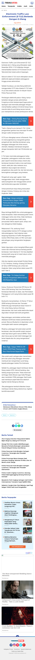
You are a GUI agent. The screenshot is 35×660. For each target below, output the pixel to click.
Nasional (12, 415)
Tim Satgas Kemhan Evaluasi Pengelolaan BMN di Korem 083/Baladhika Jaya (15, 277)
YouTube (25, 647)
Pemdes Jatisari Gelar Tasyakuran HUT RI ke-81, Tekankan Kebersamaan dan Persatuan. (12, 530)
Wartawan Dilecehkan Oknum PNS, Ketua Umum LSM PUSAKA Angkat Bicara (17, 408)
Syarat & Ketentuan (26, 649)
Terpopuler (11, 6)
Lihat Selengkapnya (17, 546)
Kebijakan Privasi (8, 649)
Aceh (25, 6)
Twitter (21, 647)
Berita (4, 415)
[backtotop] (17, 636)
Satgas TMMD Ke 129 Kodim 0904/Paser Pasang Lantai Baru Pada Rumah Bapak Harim (14, 349)
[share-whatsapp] (19, 426)
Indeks (19, 6)
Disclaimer (17, 649)
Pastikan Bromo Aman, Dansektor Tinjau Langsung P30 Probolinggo (12, 504)
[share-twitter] (16, 426)
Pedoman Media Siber (17, 651)
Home (4, 6)
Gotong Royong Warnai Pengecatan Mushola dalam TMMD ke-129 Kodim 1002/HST (15, 121)
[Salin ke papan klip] (22, 426)
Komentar (18, 430)
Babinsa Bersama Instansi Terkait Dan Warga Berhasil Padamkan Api (11, 539)
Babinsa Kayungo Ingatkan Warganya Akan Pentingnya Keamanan (11, 513)
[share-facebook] (13, 426)
